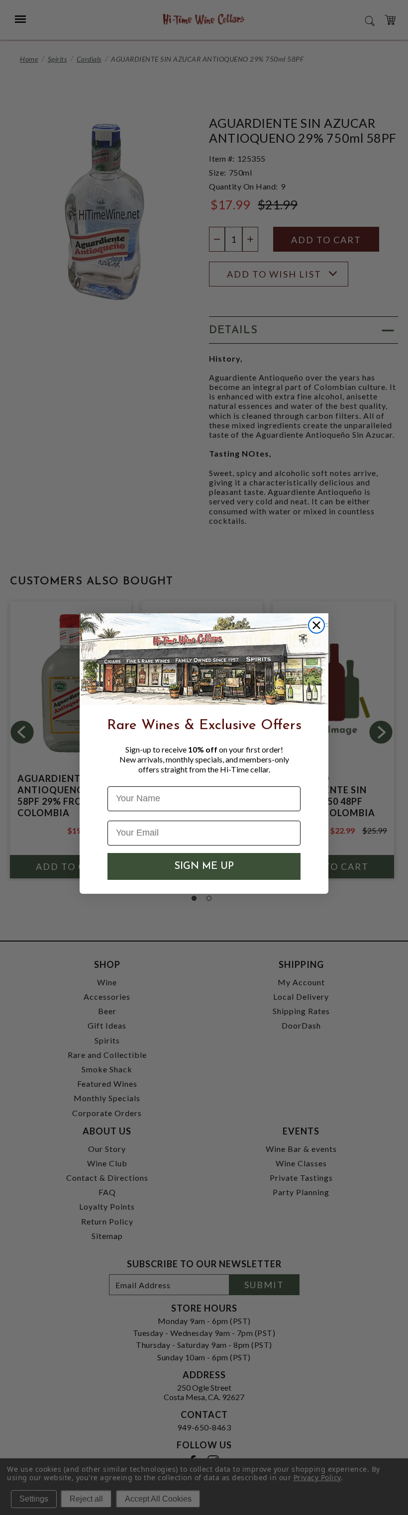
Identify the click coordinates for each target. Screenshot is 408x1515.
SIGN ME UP (204, 866)
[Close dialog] (316, 625)
